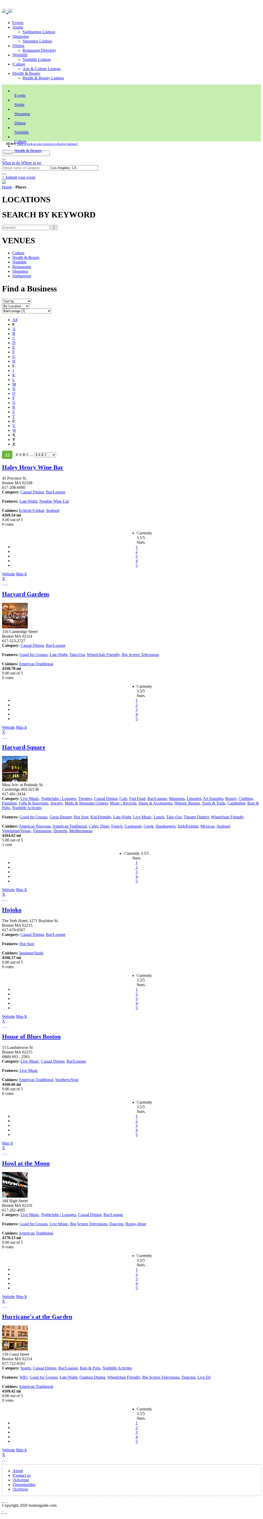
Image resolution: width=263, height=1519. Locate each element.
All (14, 320)
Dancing (116, 1224)
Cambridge (236, 803)
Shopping (21, 36)
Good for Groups (34, 654)
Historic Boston (187, 803)
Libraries (194, 798)
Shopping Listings (37, 41)
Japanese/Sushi (31, 953)
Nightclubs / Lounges (58, 798)
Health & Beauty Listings (43, 78)
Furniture (9, 803)
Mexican (207, 826)
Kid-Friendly (100, 817)
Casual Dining (32, 492)
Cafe (123, 798)
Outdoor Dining (92, 1377)
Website (8, 574)
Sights (18, 27)
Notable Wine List (54, 501)
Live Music (30, 798)
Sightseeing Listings (39, 32)
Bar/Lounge (55, 492)
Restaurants (21, 267)
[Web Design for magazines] (2, 1510)
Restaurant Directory (39, 50)
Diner (104, 826)
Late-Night (28, 501)
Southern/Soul (66, 1080)
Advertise (21, 1480)
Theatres (85, 798)
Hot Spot (81, 817)
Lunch (159, 817)
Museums (177, 798)
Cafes (93, 826)
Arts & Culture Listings (42, 69)
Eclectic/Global (31, 510)
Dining (18, 46)
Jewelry (56, 803)
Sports (26, 1368)
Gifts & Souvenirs (33, 803)
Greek (149, 826)
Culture (19, 64)
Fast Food (137, 798)
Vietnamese (42, 831)
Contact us (22, 1475)
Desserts (60, 831)
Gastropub (133, 826)
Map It (14, 576)
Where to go (31, 163)
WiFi (23, 1377)
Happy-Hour (135, 1224)
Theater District (196, 817)
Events (17, 22)
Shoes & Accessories (155, 803)
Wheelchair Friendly (103, 654)
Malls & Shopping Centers (86, 803)
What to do (11, 163)
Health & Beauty (27, 73)
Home (7, 187)
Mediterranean (80, 831)
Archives (20, 1489)
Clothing (246, 798)
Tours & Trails (213, 803)
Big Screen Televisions (140, 654)
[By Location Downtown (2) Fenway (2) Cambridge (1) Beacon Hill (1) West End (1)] (16, 306)
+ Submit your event (18, 177)
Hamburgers (166, 826)
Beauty (231, 798)
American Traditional (36, 664)
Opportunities (24, 1484)
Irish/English (188, 826)
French (117, 826)
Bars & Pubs (90, 1368)
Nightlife (20, 55)
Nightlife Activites (27, 808)
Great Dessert (61, 817)
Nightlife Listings (37, 59)
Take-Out (77, 654)
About (18, 1471)
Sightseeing (21, 276)
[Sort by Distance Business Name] (16, 301)
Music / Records (123, 803)
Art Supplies (213, 798)
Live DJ (204, 1377)
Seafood (52, 510)
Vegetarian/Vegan (16, 831)
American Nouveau (35, 826)
